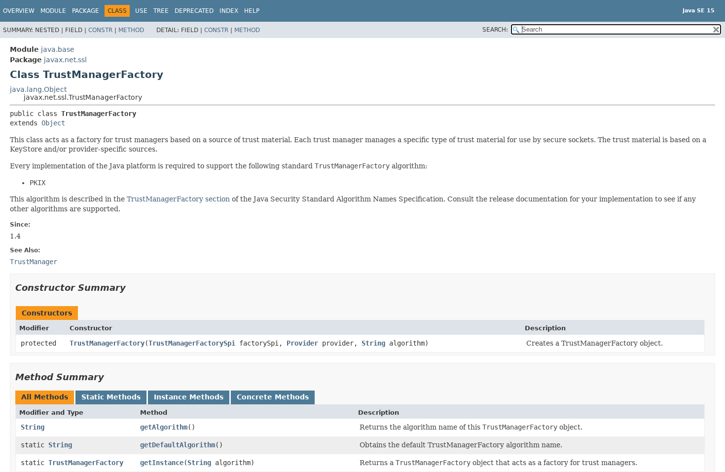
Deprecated (194, 10)
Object (53, 123)
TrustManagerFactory (107, 343)
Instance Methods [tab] (188, 397)
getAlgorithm (163, 427)
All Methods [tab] (44, 397)
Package (85, 10)
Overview (19, 10)
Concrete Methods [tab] (273, 397)
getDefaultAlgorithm (177, 445)
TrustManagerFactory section (178, 199)
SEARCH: (495, 29)
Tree (161, 10)
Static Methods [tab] (111, 397)
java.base (57, 49)
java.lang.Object (38, 89)
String (373, 343)
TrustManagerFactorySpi (191, 343)
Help (251, 10)
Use (141, 10)
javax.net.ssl (65, 60)
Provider (302, 343)
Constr (100, 30)
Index (228, 10)
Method (131, 30)
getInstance (161, 463)
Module (53, 10)
